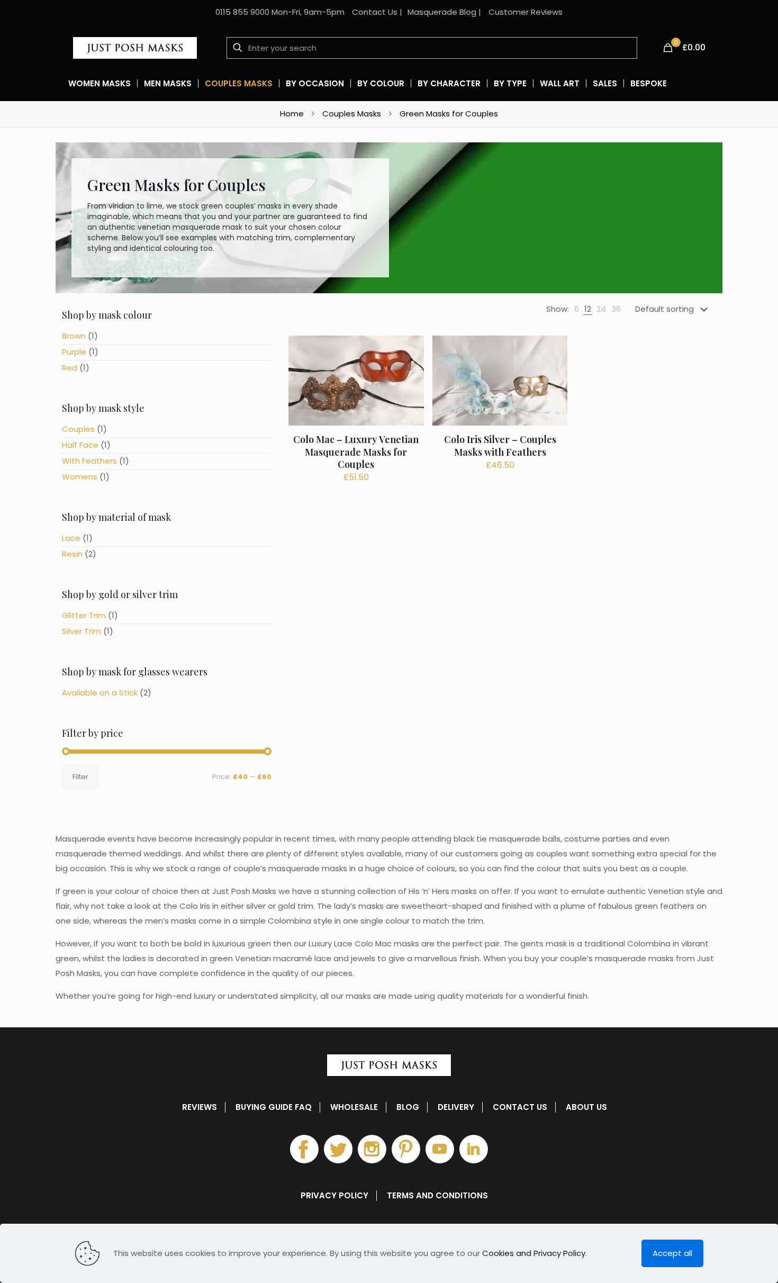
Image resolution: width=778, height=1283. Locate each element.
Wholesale (354, 1107)
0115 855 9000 (242, 11)
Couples (78, 429)
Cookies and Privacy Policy (533, 1253)
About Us (586, 1107)
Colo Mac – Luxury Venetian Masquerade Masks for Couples (356, 452)
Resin (72, 553)
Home (292, 113)
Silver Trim (81, 631)
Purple (74, 351)
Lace (71, 538)
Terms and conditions (437, 1195)
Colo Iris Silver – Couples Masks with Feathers (500, 445)
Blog (407, 1107)
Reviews (199, 1107)
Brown (74, 335)
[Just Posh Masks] (135, 47)
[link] (576, 309)
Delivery (456, 1107)
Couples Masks (351, 113)
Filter (80, 777)
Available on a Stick (100, 692)
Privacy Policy (334, 1195)
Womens (79, 476)
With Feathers (89, 460)
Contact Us (374, 11)
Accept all (672, 1253)
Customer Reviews (525, 11)
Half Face (80, 444)
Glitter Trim (84, 615)
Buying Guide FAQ (274, 1107)
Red (69, 367)
